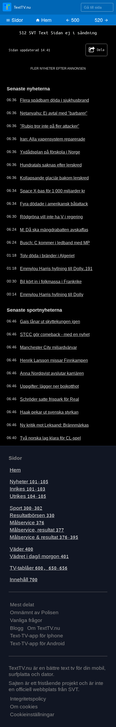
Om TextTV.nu (43, 625)
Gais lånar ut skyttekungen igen (45, 318)
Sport (26, 505)
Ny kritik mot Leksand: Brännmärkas (49, 422)
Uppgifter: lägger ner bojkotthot (44, 383)
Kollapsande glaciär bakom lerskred (48, 176)
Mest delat (22, 601)
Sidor (16, 19)
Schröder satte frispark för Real (45, 396)
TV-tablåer (38, 565)
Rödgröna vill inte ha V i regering (46, 215)
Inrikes (27, 486)
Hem (46, 19)
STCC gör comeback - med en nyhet (49, 331)
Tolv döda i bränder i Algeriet (42, 254)
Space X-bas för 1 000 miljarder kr (47, 189)
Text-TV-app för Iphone (36, 633)
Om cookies (24, 703)
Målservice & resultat (44, 534)
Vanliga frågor (26, 617)
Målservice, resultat (37, 527)
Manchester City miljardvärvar (43, 344)
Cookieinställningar (32, 711)
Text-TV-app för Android (37, 640)
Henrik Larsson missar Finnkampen (48, 357)
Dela (94, 49)
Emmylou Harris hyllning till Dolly (46, 292)
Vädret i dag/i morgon (39, 553)
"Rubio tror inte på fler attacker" (45, 124)
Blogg (16, 625)
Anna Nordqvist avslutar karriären (47, 370)
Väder (21, 546)
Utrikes (28, 493)
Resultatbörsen (32, 512)
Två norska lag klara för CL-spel (45, 435)
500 (74, 19)
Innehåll (23, 576)
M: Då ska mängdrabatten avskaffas (49, 228)
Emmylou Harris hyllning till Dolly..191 (50, 266)
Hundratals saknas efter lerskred (46, 163)
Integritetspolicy (28, 696)
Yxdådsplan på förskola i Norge (45, 150)
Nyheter (29, 478)
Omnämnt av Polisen (34, 609)
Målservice (27, 519)
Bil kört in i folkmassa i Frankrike (45, 279)
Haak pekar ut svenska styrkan (44, 409)
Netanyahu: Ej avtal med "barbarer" (48, 111)
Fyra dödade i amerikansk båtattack (49, 202)
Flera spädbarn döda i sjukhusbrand (49, 98)
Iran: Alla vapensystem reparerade (47, 137)
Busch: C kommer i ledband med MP (49, 241)
